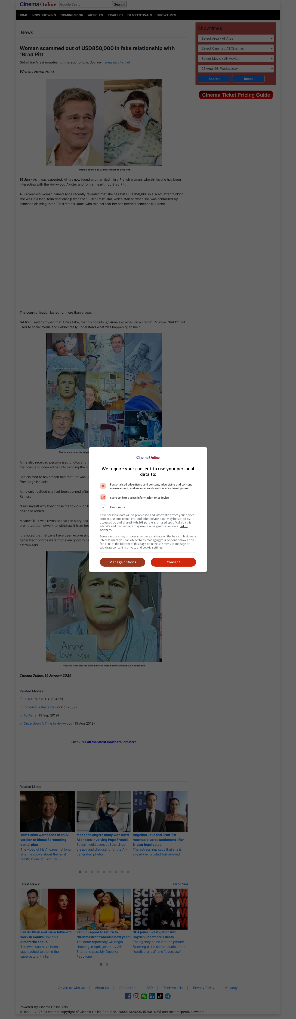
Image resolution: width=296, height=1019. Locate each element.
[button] (148, 507)
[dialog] (148, 509)
